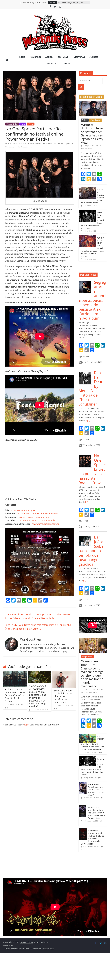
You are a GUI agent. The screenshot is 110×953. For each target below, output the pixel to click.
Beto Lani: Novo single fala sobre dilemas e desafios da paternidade (63, 696)
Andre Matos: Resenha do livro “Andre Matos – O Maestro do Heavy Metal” (96, 789)
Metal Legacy (95, 120)
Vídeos (30, 124)
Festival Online (12, 124)
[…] (88, 337)
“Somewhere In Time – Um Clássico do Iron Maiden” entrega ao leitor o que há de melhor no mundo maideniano (92, 673)
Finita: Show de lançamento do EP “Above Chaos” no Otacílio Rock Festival (15, 695)
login (26, 724)
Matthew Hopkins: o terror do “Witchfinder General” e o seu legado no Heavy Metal (92, 133)
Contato (65, 63)
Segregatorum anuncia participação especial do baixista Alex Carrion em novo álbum (92, 300)
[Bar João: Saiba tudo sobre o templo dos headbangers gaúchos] (86, 536)
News (23, 124)
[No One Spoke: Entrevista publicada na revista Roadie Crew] (86, 455)
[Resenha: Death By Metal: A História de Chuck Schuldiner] (86, 372)
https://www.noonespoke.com (26, 510)
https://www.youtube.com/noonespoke (35, 520)
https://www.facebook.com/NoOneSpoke (37, 513)
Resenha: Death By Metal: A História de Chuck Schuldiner (92, 388)
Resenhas (63, 57)
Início (22, 57)
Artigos (49, 57)
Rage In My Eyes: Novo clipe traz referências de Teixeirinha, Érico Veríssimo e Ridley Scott (38, 626)
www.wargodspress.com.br (45, 523)
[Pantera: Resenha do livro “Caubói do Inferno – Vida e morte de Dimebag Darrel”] (87, 758)
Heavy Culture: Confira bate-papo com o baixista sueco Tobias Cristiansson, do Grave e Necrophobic (37, 616)
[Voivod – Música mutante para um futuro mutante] (87, 188)
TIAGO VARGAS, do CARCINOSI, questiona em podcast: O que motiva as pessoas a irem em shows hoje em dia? (38, 696)
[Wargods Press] (7, 60)
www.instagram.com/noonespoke (35, 517)
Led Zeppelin (65, 143)
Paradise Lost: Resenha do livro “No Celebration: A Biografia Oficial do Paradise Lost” (96, 812)
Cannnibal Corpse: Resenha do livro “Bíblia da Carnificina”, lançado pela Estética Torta (92, 837)
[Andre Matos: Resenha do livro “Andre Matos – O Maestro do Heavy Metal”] (83, 783)
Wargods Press (26, 147)
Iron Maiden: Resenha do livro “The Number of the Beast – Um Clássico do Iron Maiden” (92, 743)
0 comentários (50, 143)
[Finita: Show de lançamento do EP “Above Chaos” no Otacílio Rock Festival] (15, 672)
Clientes (93, 57)
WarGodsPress (36, 143)
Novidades (35, 57)
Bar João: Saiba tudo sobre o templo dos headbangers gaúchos (91, 550)
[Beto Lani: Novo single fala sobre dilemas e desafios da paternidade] (64, 672)
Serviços (51, 63)
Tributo (17, 147)
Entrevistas (78, 57)
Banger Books (87, 656)
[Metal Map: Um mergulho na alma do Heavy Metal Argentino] (87, 211)
